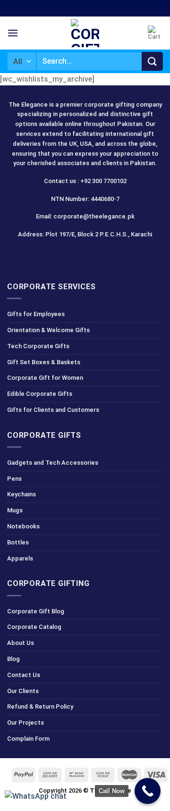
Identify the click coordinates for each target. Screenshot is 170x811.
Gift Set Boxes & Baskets (43, 362)
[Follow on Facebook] (52, 255)
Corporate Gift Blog (35, 611)
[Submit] (152, 61)
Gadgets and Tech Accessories (52, 462)
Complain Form (28, 738)
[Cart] (155, 33)
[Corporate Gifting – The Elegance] (85, 33)
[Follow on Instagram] (68, 255)
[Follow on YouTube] (119, 255)
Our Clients (23, 690)
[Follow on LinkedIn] (102, 255)
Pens (14, 478)
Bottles (18, 542)
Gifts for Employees (36, 314)
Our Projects (25, 722)
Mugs (15, 510)
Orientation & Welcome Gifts (48, 330)
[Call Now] (148, 791)
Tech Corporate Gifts (38, 346)
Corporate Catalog (34, 626)
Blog (13, 658)
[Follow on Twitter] (85, 255)
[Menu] (12, 32)
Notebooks (23, 526)
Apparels (20, 558)
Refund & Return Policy (40, 706)
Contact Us (23, 674)
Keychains (21, 494)
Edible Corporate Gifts (39, 393)
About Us (20, 642)
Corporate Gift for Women (45, 377)
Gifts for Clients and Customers (53, 409)
